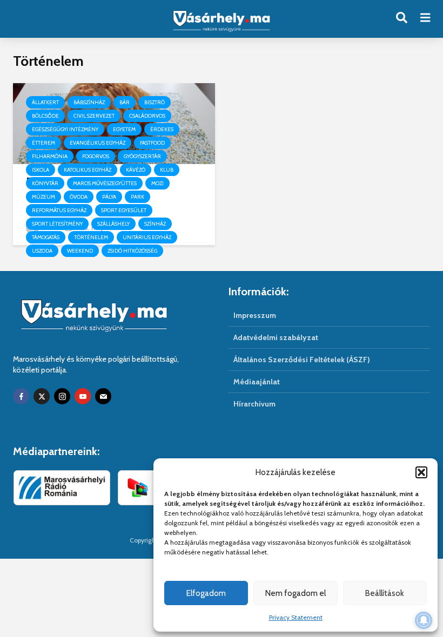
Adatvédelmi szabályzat (275, 337)
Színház (155, 223)
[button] (421, 472)
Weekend (80, 250)
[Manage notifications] (423, 620)
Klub (166, 169)
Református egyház (59, 210)
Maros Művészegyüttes (105, 183)
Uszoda (42, 250)
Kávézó (135, 169)
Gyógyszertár (142, 156)
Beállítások (384, 593)
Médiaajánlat (256, 382)
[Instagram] (62, 396)
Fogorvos (95, 156)
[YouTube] (83, 396)
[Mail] (103, 396)
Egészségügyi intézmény (65, 129)
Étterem (43, 142)
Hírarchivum (254, 404)
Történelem (91, 237)
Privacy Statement (296, 617)
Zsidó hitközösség (132, 250)
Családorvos (147, 115)
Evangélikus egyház (97, 142)
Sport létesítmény (57, 223)
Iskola (40, 169)
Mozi (157, 183)
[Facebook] (21, 396)
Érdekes (161, 129)
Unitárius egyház (147, 237)
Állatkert (45, 102)
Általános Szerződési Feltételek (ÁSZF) (301, 359)
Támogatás (45, 237)
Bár (124, 102)
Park (137, 196)
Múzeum (43, 196)
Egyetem (124, 129)
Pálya (109, 196)
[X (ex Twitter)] (41, 396)
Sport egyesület (123, 210)
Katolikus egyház (87, 169)
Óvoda (79, 196)
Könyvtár (45, 183)
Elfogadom (206, 593)
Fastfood (152, 142)
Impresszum (254, 315)
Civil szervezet (94, 115)
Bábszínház (89, 102)
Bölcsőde (45, 115)
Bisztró (154, 102)
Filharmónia (50, 156)
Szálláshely (113, 223)
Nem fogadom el (295, 593)
